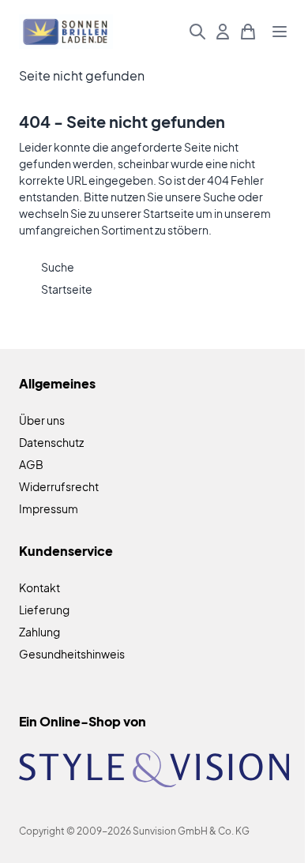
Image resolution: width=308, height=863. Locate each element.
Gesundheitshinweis (72, 654)
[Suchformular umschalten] (197, 31)
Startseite (168, 213)
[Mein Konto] (222, 31)
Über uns (42, 420)
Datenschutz (51, 442)
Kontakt (39, 587)
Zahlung (39, 632)
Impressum (48, 508)
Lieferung (44, 609)
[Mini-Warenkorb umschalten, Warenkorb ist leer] (248, 31)
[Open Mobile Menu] (279, 31)
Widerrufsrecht (59, 486)
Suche (219, 196)
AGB (31, 464)
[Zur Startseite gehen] (66, 32)
